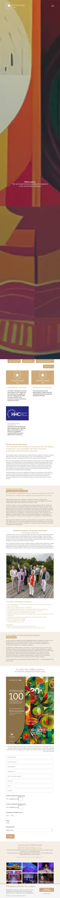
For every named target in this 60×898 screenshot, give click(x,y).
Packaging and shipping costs (14, 812)
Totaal (8, 820)
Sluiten (23, 895)
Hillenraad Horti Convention (13, 424)
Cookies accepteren (46, 889)
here (40, 659)
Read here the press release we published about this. (30, 857)
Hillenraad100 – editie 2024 (16, 388)
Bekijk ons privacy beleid (13, 895)
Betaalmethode (10, 827)
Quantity (16, 799)
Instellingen (46, 893)
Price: (7, 815)
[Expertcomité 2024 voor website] (30, 598)
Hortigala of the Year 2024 (42, 388)
